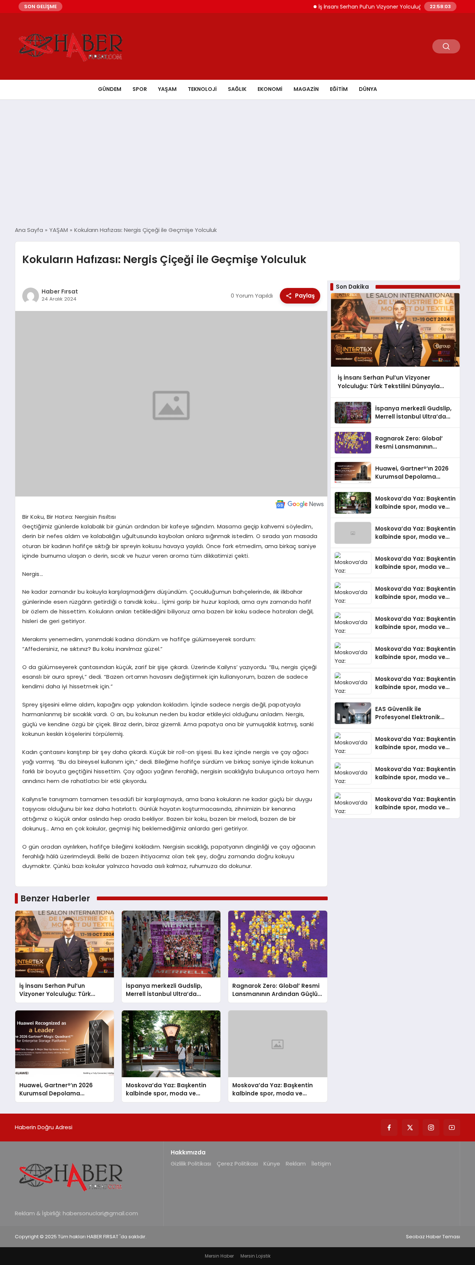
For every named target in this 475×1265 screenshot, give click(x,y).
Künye (271, 1163)
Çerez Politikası (237, 1163)
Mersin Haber (219, 1256)
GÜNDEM (109, 89)
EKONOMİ (270, 89)
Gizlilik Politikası (191, 1163)
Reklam (296, 1163)
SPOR (139, 89)
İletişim (321, 1163)
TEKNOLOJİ (202, 89)
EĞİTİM (339, 89)
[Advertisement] (237, 163)
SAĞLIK (237, 89)
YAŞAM (167, 89)
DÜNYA (368, 89)
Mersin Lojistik (255, 1256)
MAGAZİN (306, 89)
